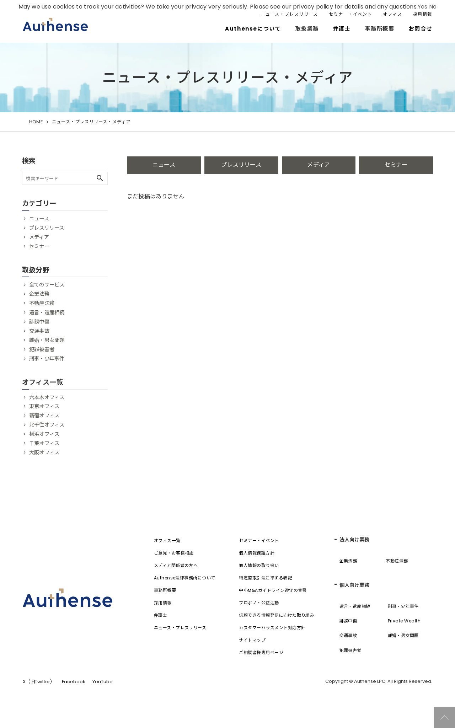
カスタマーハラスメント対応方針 (272, 628)
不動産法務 (41, 303)
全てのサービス (46, 284)
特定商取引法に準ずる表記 (265, 578)
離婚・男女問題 (46, 340)
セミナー (396, 165)
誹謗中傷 (39, 321)
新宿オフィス (44, 415)
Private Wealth (404, 621)
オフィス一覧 (167, 540)
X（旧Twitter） (39, 681)
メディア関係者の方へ (176, 565)
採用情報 (422, 14)
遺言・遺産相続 (46, 312)
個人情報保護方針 (256, 553)
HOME (36, 122)
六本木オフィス (46, 397)
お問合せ (420, 28)
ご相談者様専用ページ (261, 652)
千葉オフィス (44, 443)
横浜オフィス (44, 434)
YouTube (102, 681)
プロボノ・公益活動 (259, 603)
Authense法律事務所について (184, 578)
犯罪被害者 (41, 349)
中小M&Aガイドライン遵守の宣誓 (273, 590)
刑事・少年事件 (46, 358)
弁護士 (342, 28)
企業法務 (39, 294)
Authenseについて (253, 28)
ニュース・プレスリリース (289, 14)
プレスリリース (241, 165)
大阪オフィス (44, 452)
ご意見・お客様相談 (174, 553)
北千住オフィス (46, 424)
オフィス (392, 14)
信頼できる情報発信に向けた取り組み (276, 615)
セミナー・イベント (350, 14)
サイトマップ (252, 640)
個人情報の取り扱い (259, 565)
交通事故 (39, 330)
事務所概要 (165, 590)
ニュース (163, 165)
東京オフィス (44, 406)
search (100, 178)
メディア (318, 165)
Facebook (73, 681)
